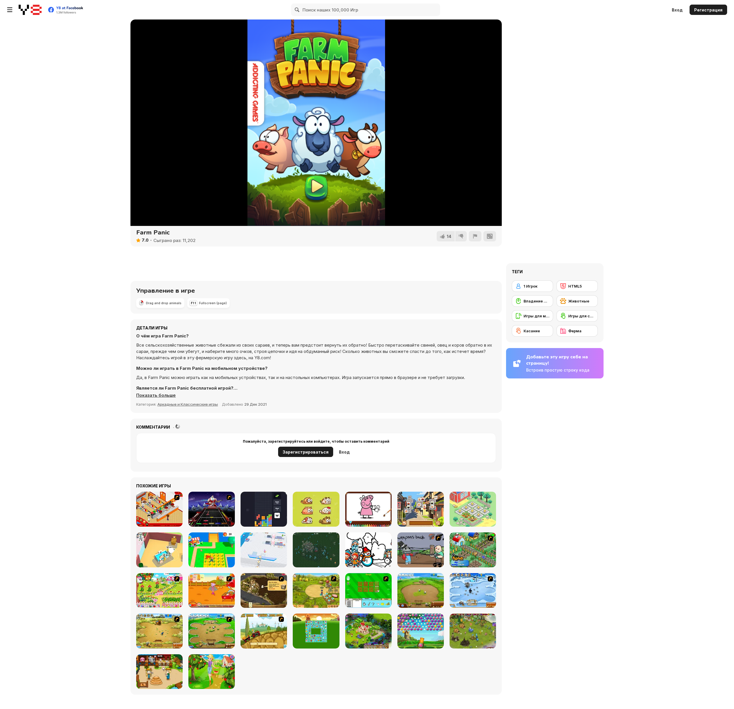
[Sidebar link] (9, 9)
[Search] (297, 9)
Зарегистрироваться (306, 452)
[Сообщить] (475, 236)
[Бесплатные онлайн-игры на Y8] (30, 10)
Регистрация (708, 9)
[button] (156, 395)
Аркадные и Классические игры (187, 404)
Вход (677, 9)
